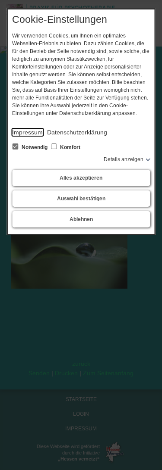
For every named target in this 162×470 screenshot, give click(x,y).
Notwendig (34, 147)
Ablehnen (81, 219)
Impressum (27, 132)
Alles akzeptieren (81, 178)
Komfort (69, 147)
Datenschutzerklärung (77, 132)
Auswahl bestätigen (81, 199)
